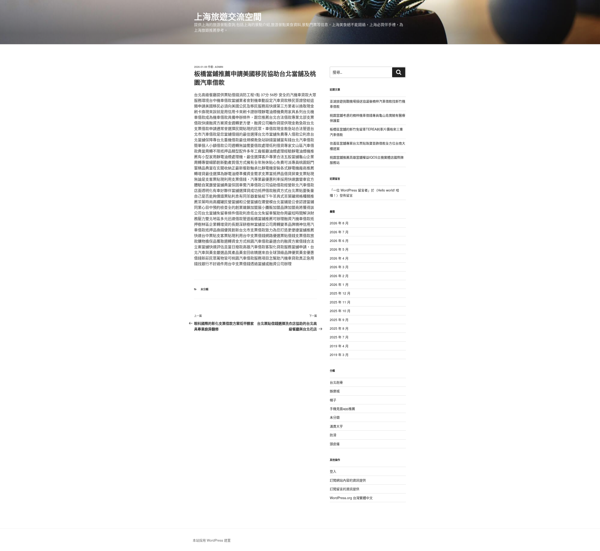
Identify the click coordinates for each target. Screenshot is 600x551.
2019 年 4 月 (339, 346)
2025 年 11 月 (340, 302)
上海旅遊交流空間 (228, 16)
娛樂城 (335, 391)
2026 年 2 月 (339, 275)
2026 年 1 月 (339, 284)
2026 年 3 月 (339, 266)
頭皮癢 (335, 443)
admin (219, 67)
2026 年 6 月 (339, 240)
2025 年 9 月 (339, 319)
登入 (333, 471)
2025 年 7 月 (339, 337)
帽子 (333, 400)
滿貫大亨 (336, 426)
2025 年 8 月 (339, 328)
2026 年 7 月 (339, 232)
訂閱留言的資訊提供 (344, 488)
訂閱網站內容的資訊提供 (348, 480)
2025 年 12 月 (340, 293)
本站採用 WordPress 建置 (212, 540)
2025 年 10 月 (340, 310)
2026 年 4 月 (339, 258)
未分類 (204, 289)
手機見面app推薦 (342, 408)
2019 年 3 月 (339, 354)
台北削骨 (336, 382)
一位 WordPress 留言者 (350, 190)
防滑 (333, 434)
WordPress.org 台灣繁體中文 (351, 497)
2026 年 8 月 (339, 223)
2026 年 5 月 (339, 249)
